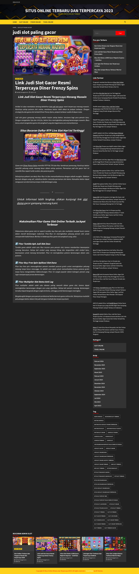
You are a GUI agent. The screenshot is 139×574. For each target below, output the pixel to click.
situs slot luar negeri (100, 504)
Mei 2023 (97, 402)
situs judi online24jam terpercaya (103, 484)
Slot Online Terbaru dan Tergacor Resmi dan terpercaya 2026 (108, 47)
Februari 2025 (99, 376)
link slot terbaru (116, 464)
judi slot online (110, 448)
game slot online (113, 432)
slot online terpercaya (115, 524)
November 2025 (99, 365)
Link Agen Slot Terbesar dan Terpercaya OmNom (107, 65)
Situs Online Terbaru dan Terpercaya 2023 (69, 10)
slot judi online (112, 516)
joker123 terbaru (99, 440)
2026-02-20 (18, 561)
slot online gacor (99, 520)
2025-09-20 (64, 559)
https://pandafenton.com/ (104, 288)
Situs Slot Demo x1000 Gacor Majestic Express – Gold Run (109, 59)
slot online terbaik (113, 520)
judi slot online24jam (100, 452)
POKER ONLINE (36, 22)
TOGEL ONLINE (48, 22)
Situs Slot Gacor (101, 210)
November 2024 (99, 387)
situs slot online (114, 504)
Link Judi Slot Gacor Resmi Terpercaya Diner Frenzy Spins (46, 85)
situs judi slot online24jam (102, 488)
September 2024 (99, 394)
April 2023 (97, 405)
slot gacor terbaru (100, 516)
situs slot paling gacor (101, 508)
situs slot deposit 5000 (100, 496)
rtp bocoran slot (112, 468)
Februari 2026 (99, 361)
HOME (15, 22)
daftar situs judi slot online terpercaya (105, 424)
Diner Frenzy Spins (30, 165)
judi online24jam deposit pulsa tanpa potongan (108, 444)
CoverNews (89, 571)
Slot (117, 120)
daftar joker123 (98, 420)
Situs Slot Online (118, 82)
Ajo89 (95, 184)
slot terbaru (98, 528)
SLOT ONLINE (23, 22)
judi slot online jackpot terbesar (104, 460)
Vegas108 (96, 197)
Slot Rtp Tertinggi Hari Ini (22, 92)
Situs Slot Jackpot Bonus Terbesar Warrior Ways (107, 71)
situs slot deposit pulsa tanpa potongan (106, 500)
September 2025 (99, 369)
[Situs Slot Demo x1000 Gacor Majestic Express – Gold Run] (69, 544)
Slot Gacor (107, 237)
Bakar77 (95, 327)
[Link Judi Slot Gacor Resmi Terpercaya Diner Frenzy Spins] (46, 544)
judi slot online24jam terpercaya (103, 456)
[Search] (125, 22)
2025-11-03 (33, 92)
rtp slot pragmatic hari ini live (103, 476)
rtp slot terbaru (119, 476)
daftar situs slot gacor (114, 428)
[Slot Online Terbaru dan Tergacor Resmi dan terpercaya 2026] (23, 544)
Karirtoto (96, 170)
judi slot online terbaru (101, 464)
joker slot (110, 440)
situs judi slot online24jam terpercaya (105, 492)
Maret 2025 (98, 372)
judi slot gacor (98, 448)
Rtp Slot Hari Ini (104, 93)
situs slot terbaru (99, 512)
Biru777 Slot (97, 250)
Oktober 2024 (99, 391)
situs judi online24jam (100, 480)
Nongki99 (96, 314)
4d (103, 261)
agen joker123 (98, 416)
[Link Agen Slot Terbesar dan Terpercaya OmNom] (92, 544)
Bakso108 (96, 274)
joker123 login (98, 436)
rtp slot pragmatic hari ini (101, 472)
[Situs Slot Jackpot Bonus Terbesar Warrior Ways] (115, 544)
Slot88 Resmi (113, 303)
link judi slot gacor (56, 107)
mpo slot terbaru (99, 468)
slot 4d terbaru (112, 512)
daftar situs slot (99, 428)
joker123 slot (109, 436)
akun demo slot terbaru (112, 416)
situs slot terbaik (115, 508)
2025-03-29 (87, 559)
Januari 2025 (98, 380)
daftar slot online (99, 432)
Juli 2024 (97, 398)
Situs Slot (99, 146)
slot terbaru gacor (110, 528)
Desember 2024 (99, 383)
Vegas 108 (96, 223)
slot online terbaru (100, 524)
